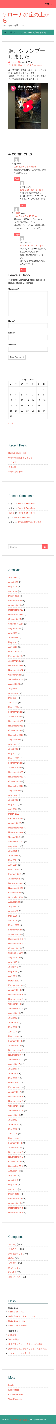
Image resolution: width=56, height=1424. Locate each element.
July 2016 (12, 1119)
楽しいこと (13, 1267)
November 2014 (15, 1212)
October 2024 (14, 674)
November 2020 (15, 887)
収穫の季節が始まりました (20, 457)
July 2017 (12, 1068)
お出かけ (12, 1244)
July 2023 (12, 744)
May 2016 (12, 1128)
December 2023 (15, 721)
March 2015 (13, 1193)
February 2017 (15, 1087)
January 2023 (14, 767)
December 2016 (15, 1096)
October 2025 (14, 619)
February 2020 (15, 929)
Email (11, 332)
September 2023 (16, 734)
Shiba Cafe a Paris (16, 1320)
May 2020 (12, 915)
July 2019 (12, 962)
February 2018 (15, 1040)
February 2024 (15, 711)
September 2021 (16, 841)
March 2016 (13, 1138)
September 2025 (16, 623)
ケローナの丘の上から (26, 17)
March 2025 (13, 651)
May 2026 (12, 586)
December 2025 (15, 609)
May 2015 (12, 1184)
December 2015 (15, 1152)
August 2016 (14, 1115)
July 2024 (12, 688)
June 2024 (13, 693)
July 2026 (12, 577)
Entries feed (13, 1389)
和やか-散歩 (13, 1339)
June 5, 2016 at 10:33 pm (25, 216)
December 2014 (15, 1207)
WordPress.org (15, 1398)
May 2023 (12, 753)
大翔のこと (13, 1248)
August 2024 (14, 683)
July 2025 (12, 632)
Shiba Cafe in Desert (17, 1325)
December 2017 (15, 1050)
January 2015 (14, 1203)
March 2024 (13, 707)
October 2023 (14, 730)
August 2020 (14, 901)
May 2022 (12, 804)
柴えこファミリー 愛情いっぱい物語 (25, 1343)
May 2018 (12, 1026)
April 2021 (13, 864)
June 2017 (13, 1073)
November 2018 (15, 999)
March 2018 (13, 1036)
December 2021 (15, 827)
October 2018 (14, 1003)
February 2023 (15, 762)
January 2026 (14, 605)
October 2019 (14, 948)
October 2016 (14, 1105)
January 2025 (14, 660)
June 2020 (13, 911)
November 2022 (15, 776)
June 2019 (13, 966)
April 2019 (13, 975)
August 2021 (14, 846)
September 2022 (16, 785)
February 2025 (15, 656)
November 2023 (15, 725)
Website (12, 344)
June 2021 (13, 855)
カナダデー (13, 462)
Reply (17, 179)
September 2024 (16, 679)
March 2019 (13, 980)
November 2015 (15, 1156)
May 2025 (12, 642)
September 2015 (16, 1166)
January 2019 (14, 989)
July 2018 (12, 1017)
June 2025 (13, 637)
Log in (11, 1385)
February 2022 (15, 818)
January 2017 (14, 1091)
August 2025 (14, 628)
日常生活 (12, 1262)
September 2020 (16, 897)
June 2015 (13, 1179)
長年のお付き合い (16, 471)
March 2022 (13, 813)
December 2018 (15, 994)
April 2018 (13, 1031)
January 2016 (14, 1147)
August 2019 (14, 957)
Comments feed (15, 1394)
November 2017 (15, 1054)
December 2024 (15, 665)
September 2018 (16, 1008)
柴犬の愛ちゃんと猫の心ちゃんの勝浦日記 (27, 1348)
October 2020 (14, 892)
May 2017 (12, 1077)
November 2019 (15, 943)
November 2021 (15, 832)
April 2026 (13, 591)
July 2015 (12, 1175)
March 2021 (13, 869)
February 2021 (15, 874)
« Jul (10, 423)
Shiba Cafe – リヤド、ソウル (21, 1316)
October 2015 (14, 1161)
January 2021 (14, 878)
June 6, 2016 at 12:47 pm (31, 245)
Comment (13, 288)
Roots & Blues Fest (17, 452)
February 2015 (15, 1198)
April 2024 (13, 702)
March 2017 (13, 1082)
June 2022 (13, 799)
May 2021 (12, 860)
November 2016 (15, 1101)
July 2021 (12, 850)
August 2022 (14, 790)
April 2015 (13, 1189)
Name (11, 320)
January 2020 (14, 934)
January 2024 (14, 716)
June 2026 (13, 581)
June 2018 (13, 1022)
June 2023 (13, 748)
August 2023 (14, 739)
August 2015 (14, 1170)
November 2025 (15, 614)
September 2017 (16, 1059)
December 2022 (15, 772)
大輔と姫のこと (15, 32)
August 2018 (14, 1013)
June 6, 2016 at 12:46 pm (31, 189)
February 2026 (15, 600)
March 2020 (13, 924)
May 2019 (12, 971)
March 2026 (13, 595)
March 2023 (13, 758)
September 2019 (16, 952)
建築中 (11, 1258)
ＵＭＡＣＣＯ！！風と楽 (19, 1353)
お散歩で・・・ (15, 1334)
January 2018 (14, 1045)
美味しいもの (14, 1276)
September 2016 (16, 1110)
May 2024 (12, 697)
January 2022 (14, 823)
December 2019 (15, 938)
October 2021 (14, 836)
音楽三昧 (12, 466)
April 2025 (13, 646)
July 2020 (12, 906)
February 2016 (15, 1142)
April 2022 (13, 809)
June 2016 (13, 1124)
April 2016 (13, 1133)
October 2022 (14, 781)
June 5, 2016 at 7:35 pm (25, 166)
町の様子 (12, 1272)
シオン (14, 62)
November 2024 (15, 670)
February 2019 (15, 985)
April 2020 (13, 920)
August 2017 (14, 1064)
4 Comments (35, 65)
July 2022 (12, 795)
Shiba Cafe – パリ (16, 1311)
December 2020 (15, 883)
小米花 (17, 212)
